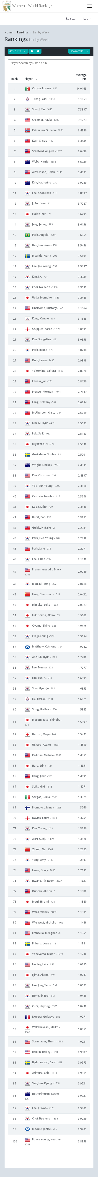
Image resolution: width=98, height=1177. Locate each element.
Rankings (22, 32)
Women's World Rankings (32, 5)
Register (71, 18)
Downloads (76, 51)
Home (9, 32)
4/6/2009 (15, 51)
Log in (87, 18)
